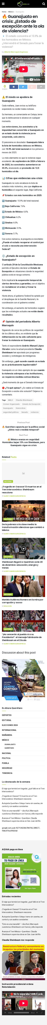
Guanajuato (20, 12)
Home (4, 12)
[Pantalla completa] (41, 1012)
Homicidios (20, 408)
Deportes (6, 715)
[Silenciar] (37, 1012)
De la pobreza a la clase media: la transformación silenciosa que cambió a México (23, 527)
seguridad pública (11, 412)
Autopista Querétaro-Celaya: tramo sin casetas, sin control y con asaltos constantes (22, 805)
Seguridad (7, 768)
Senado (25, 412)
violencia (35, 412)
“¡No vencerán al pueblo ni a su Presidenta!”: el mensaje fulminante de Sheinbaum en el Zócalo (22, 637)
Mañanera (7, 735)
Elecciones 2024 (10, 725)
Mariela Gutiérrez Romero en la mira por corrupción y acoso (22, 601)
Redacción (7, 606)
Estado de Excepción (31, 404)
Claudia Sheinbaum (24, 400)
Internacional (9, 730)
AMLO (10, 400)
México (11, 12)
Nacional (8, 481)
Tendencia (7, 773)
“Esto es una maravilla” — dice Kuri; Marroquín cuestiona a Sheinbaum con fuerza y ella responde (22, 812)
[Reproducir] (5, 1012)
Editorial (6, 720)
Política (6, 758)
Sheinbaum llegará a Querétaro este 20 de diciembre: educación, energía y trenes (22, 564)
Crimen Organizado (11, 404)
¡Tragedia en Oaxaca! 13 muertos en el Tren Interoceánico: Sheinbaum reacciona (21, 489)
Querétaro (9, 748)
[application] (23, 1003)
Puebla (5, 763)
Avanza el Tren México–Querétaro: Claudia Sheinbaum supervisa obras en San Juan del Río (21, 819)
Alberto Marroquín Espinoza (16, 52)
